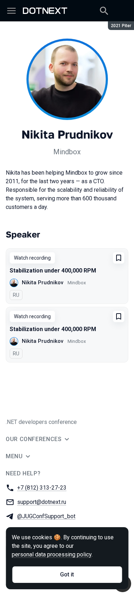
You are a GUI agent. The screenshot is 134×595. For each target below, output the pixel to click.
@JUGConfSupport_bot (46, 516)
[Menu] (11, 11)
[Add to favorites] (118, 258)
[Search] (104, 11)
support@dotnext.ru (41, 502)
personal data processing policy (51, 554)
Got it (67, 574)
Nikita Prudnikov (42, 282)
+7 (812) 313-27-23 (41, 487)
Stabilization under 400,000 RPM (53, 270)
